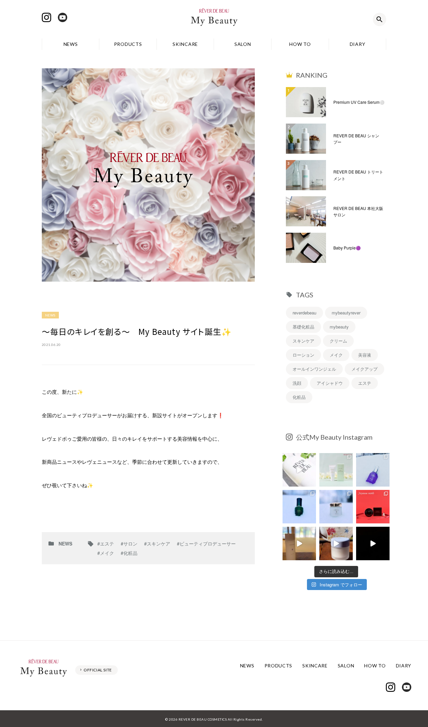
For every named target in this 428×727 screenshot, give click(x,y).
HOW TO (300, 44)
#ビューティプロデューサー (206, 543)
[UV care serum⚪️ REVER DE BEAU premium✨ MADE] (299, 470)
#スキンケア (157, 543)
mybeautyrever (346, 312)
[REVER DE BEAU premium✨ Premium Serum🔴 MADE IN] (373, 543)
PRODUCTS (128, 44)
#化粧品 (129, 553)
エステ (364, 383)
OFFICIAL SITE (98, 669)
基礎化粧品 (303, 326)
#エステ (105, 543)
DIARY (357, 44)
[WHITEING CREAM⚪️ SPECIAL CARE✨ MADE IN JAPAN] (336, 543)
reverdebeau (304, 312)
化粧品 (299, 397)
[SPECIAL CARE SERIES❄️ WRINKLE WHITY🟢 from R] (299, 506)
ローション (303, 355)
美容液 (364, 355)
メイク (336, 355)
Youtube (62, 17)
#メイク (105, 553)
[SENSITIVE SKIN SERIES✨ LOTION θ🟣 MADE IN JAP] (299, 543)
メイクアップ (364, 369)
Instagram (46, 17)
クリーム (338, 341)
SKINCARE (185, 44)
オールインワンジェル (314, 369)
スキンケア (303, 341)
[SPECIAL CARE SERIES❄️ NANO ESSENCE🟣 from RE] (373, 470)
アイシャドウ (330, 383)
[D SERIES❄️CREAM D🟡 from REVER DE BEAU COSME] (336, 506)
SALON (242, 44)
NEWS (71, 44)
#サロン (129, 543)
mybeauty (339, 326)
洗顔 (297, 383)
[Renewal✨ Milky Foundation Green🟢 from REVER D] (336, 470)
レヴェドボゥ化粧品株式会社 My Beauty (214, 19)
